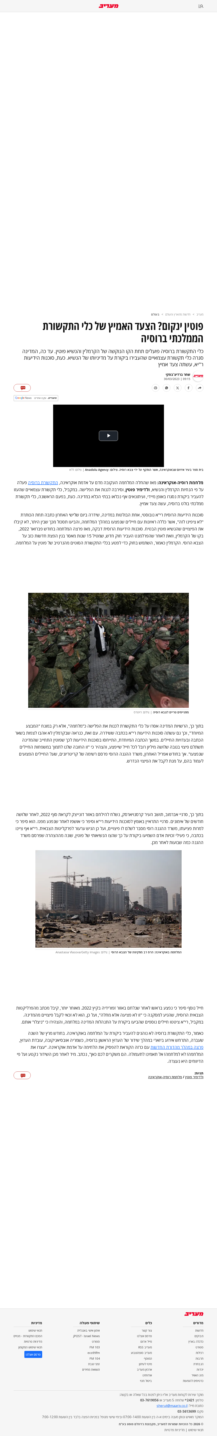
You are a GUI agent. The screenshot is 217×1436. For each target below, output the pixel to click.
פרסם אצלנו (144, 1336)
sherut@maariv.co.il (172, 1405)
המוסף (148, 1358)
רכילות (199, 1353)
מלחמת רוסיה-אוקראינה (165, 1077)
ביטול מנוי (146, 1381)
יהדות (200, 1369)
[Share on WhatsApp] (166, 388)
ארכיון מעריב (144, 1369)
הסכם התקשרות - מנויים (28, 1336)
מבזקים (199, 1336)
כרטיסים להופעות (193, 1381)
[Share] (199, 388)
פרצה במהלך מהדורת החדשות (176, 1047)
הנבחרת (198, 1364)
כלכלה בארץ (195, 1341)
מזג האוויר (197, 1375)
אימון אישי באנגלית (88, 1330)
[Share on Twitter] (177, 388)
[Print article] (155, 388)
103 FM (94, 1347)
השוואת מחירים (91, 1369)
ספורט (199, 1347)
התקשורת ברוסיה (43, 482)
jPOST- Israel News (86, 1336)
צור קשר (147, 1330)
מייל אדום (146, 1341)
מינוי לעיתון (145, 1364)
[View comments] (22, 388)
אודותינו (147, 1375)
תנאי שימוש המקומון (30, 1347)
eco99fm (94, 1353)
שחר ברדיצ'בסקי (178, 374)
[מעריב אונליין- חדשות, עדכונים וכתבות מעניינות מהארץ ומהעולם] (108, 6)
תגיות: (198, 1073)
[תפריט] (207, 6)
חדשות (199, 1330)
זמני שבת (94, 1364)
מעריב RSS (145, 1347)
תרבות (199, 1358)
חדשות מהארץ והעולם (178, 314)
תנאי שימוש (35, 1330)
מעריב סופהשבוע (141, 1353)
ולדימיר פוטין (194, 1077)
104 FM (94, 1358)
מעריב (199, 314)
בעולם (155, 314)
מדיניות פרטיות (33, 1341)
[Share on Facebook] (188, 388)
